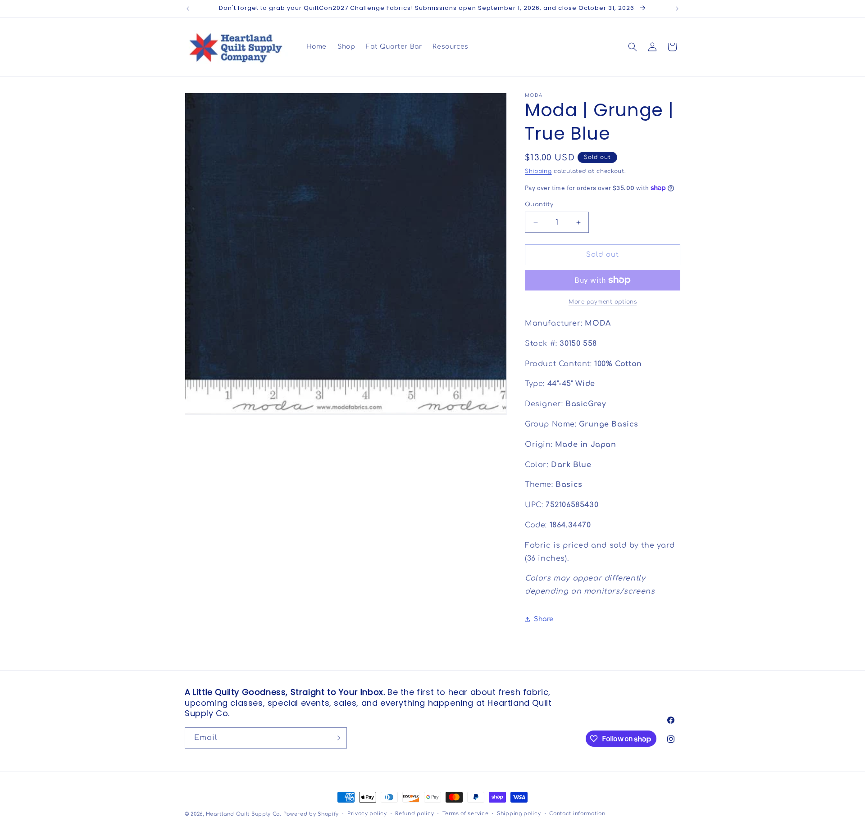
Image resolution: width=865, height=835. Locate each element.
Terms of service (465, 814)
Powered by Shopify (311, 814)
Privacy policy (367, 814)
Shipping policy (519, 814)
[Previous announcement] (188, 8)
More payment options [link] (603, 302)
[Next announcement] (677, 8)
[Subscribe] (336, 738)
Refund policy (414, 814)
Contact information (577, 814)
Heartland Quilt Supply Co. (243, 814)
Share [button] (544, 619)
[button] (632, 47)
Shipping (538, 171)
